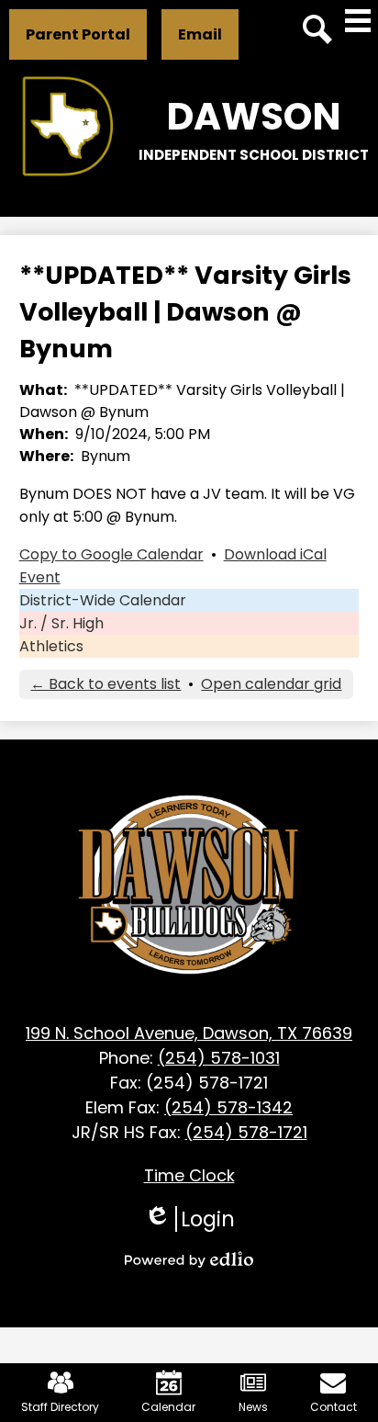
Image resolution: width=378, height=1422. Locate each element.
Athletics (51, 646)
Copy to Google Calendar (111, 554)
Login (189, 1219)
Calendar (168, 1407)
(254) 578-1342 (228, 1107)
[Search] (317, 29)
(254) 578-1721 (246, 1132)
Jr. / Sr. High (61, 623)
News (253, 1407)
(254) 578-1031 (219, 1057)
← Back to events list (105, 683)
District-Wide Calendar (102, 600)
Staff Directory (60, 1407)
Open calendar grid (271, 683)
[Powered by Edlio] (189, 1259)
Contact (333, 1407)
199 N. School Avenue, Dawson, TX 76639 (189, 1032)
